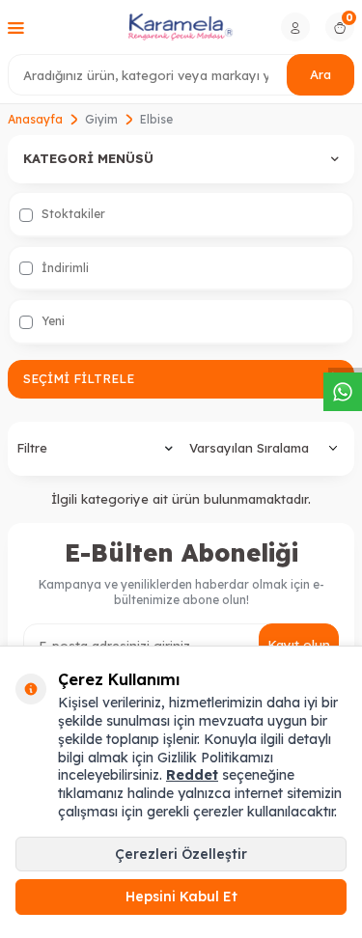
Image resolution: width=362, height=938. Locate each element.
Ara (320, 74)
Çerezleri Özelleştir (181, 854)
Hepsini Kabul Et (181, 896)
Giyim (101, 119)
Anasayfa (35, 119)
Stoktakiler (72, 214)
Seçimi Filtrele (78, 378)
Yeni (52, 321)
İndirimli (64, 268)
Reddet (192, 775)
